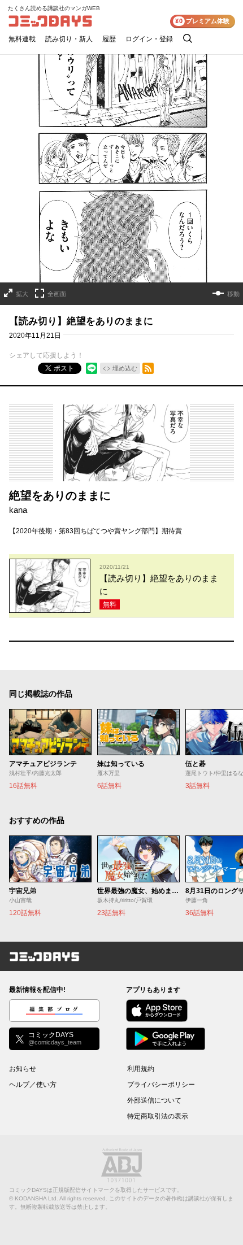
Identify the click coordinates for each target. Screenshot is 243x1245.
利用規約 (140, 1069)
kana (18, 510)
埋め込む (124, 368)
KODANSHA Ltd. (36, 1198)
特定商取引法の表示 (157, 1116)
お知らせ (22, 1069)
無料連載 (22, 39)
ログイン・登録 (149, 39)
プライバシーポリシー (161, 1085)
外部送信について (154, 1100)
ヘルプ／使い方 (33, 1085)
